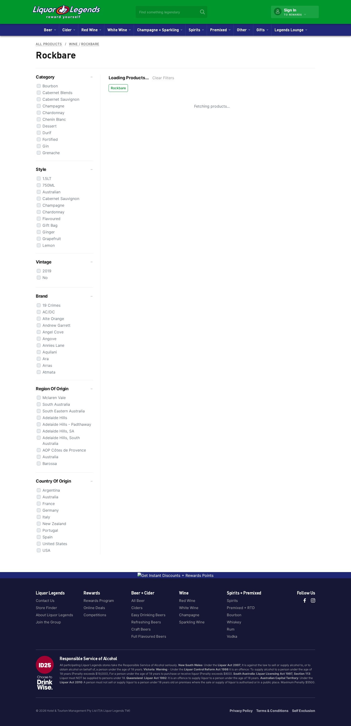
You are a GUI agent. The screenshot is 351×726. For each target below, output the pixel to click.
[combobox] (171, 12)
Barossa (50, 463)
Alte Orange (53, 318)
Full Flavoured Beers (148, 636)
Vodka (232, 636)
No (45, 277)
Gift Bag (50, 225)
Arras (47, 365)
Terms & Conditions (272, 711)
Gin (46, 146)
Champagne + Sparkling (159, 29)
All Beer (138, 600)
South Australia (56, 404)
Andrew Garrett (56, 325)
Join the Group (48, 622)
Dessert (50, 126)
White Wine (118, 29)
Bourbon (50, 86)
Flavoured (51, 218)
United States (55, 543)
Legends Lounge (290, 29)
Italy (46, 517)
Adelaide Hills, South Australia (61, 440)
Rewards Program (99, 600)
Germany (51, 510)
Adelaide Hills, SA (58, 431)
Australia (50, 456)
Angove (49, 338)
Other (243, 29)
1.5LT (47, 178)
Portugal (50, 530)
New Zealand (54, 523)
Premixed (219, 29)
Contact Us (45, 600)
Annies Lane (53, 345)
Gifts (261, 29)
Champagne (53, 106)
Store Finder (46, 607)
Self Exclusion (303, 711)
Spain (48, 537)
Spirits (195, 29)
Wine (74, 44)
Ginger (49, 232)
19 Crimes (51, 305)
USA (46, 550)
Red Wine (90, 29)
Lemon (49, 245)
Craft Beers (141, 629)
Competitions (95, 615)
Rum (230, 629)
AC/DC (49, 312)
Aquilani (50, 352)
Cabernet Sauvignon (61, 99)
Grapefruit (52, 238)
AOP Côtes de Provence (64, 450)
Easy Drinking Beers (148, 615)
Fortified (50, 139)
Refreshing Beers (146, 622)
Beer (49, 29)
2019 (47, 270)
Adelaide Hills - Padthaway (67, 424)
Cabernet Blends (57, 92)
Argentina (51, 490)
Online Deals (94, 607)
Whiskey (234, 622)
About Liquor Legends (54, 615)
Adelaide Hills (55, 417)
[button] (64, 77)
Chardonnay (53, 112)
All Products (49, 44)
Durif (47, 132)
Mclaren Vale (54, 397)
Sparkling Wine (192, 622)
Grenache (51, 152)
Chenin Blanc (54, 119)
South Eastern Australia (64, 411)
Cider (68, 29)
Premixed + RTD (241, 607)
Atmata (49, 372)
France (49, 503)
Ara (46, 358)
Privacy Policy (241, 711)
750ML (49, 185)
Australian (51, 191)
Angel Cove (53, 332)
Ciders (137, 607)
